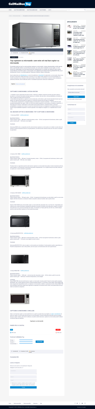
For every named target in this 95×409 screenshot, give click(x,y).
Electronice (43, 10)
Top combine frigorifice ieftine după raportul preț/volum (78, 60)
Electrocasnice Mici (32, 10)
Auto (49, 10)
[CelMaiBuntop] (20, 4)
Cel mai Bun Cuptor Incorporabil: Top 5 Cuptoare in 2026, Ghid (78, 34)
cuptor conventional (55, 314)
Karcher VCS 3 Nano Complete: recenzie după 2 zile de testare (79, 75)
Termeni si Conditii (81, 407)
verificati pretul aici (28, 233)
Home (10, 10)
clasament (41, 75)
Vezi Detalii (39, 341)
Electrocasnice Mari (19, 10)
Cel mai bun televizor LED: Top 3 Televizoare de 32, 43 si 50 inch (79, 53)
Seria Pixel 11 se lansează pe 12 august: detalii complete (79, 67)
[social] (75, 403)
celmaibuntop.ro (24, 75)
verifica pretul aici (24, 115)
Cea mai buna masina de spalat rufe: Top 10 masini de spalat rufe (79, 41)
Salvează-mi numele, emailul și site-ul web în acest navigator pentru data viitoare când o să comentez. (23, 383)
